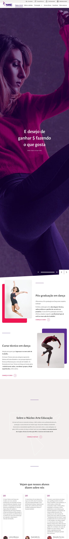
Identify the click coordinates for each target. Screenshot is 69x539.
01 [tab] (38, 272)
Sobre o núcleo (28, 5)
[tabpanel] (34, 142)
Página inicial (19, 5)
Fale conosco (63, 5)
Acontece (55, 5)
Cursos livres (47, 5)
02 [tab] (57, 272)
